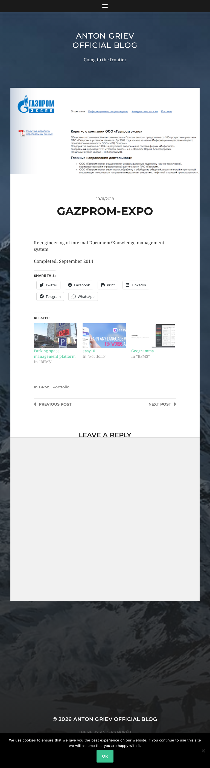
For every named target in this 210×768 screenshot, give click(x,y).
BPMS (45, 387)
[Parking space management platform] (55, 335)
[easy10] (104, 335)
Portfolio (60, 387)
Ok (105, 756)
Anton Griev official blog (104, 40)
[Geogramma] (152, 335)
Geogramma (142, 351)
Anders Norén (115, 732)
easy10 (89, 351)
